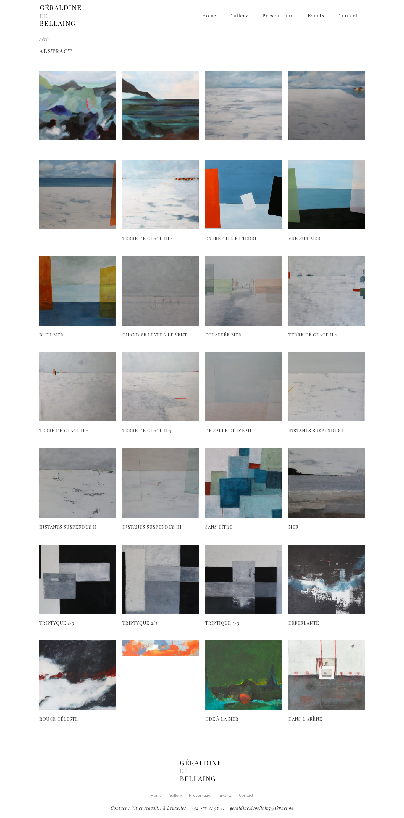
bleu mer (51, 335)
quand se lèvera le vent (154, 335)
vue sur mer (304, 238)
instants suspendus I (316, 431)
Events (226, 795)
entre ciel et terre (231, 238)
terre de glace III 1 (147, 238)
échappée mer (223, 335)
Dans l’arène (305, 719)
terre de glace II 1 (312, 335)
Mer (293, 527)
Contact (246, 795)
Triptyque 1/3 (56, 623)
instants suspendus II (68, 527)
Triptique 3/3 (222, 623)
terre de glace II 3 (147, 431)
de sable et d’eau (228, 431)
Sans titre (218, 527)
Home (156, 795)
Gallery (175, 795)
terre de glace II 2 (63, 431)
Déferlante (303, 623)
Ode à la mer (222, 719)
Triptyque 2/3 (140, 623)
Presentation (201, 795)
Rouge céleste (58, 719)
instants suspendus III (152, 527)
